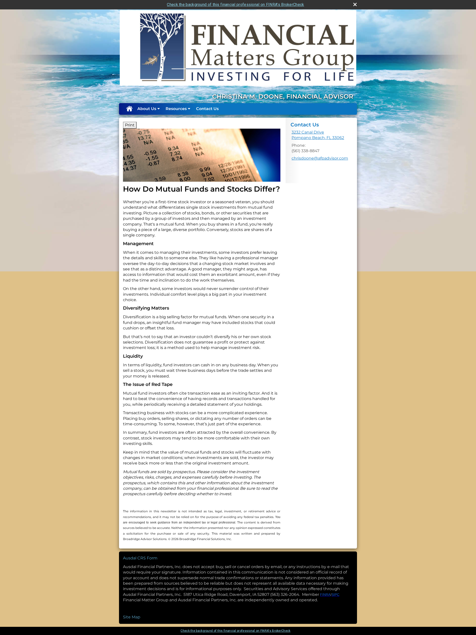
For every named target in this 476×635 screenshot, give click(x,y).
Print (130, 125)
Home (129, 109)
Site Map (131, 617)
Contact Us (207, 108)
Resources (176, 108)
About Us (146, 108)
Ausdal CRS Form (140, 558)
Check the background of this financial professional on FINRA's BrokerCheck (235, 4)
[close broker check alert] (355, 4)
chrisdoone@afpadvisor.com (320, 158)
